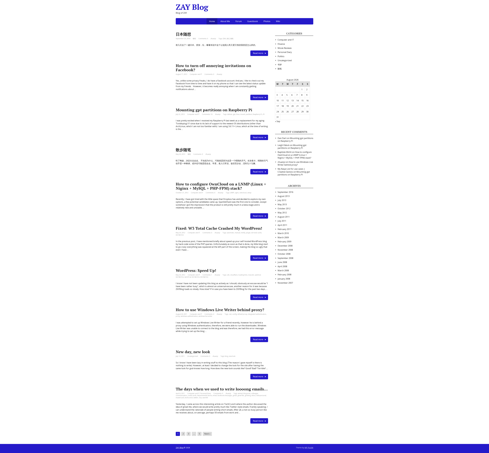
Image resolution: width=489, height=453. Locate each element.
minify (243, 233)
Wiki (278, 21)
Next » (207, 433)
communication (181, 395)
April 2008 (282, 266)
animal (240, 393)
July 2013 (282, 200)
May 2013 (282, 204)
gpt (234, 114)
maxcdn (251, 275)
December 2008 (285, 245)
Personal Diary (205, 393)
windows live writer (205, 316)
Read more (258, 53)
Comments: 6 (210, 193)
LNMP (232, 193)
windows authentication (189, 316)
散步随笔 (183, 149)
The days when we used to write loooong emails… (222, 389)
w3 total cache (256, 233)
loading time (242, 275)
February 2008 (284, 274)
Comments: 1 (207, 275)
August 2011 (284, 216)
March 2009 (283, 237)
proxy (178, 316)
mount (242, 114)
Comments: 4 (209, 314)
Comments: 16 (207, 114)
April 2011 (282, 225)
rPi (264, 114)
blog (226, 356)
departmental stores (204, 395)
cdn (228, 275)
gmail (235, 395)
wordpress (180, 235)
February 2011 (284, 229)
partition (249, 114)
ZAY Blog (179, 447)
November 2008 (285, 249)
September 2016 (285, 192)
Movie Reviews (285, 48)
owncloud (243, 193)
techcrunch (189, 398)
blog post (246, 393)
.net (230, 314)
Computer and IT (196, 74)
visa (200, 398)
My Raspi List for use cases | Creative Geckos (291, 170)
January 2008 (284, 278)
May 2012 (282, 212)
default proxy (242, 314)
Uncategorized (192, 356)
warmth (205, 398)
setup (249, 193)
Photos (266, 21)
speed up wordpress (192, 277)
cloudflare (234, 275)
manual (237, 233)
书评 (280, 64)
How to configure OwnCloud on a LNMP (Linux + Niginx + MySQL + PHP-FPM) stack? (221, 186)
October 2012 (284, 208)
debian (229, 114)
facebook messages (225, 395)
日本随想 (183, 34)
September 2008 (285, 258)
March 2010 (283, 233)
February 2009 (284, 241)
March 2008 (283, 270)
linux (238, 114)
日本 (224, 38)
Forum (238, 21)
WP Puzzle (309, 447)
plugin (248, 233)
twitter (196, 398)
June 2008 (282, 262)
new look (232, 356)
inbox (254, 395)
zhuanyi (281, 162)
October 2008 (284, 254)
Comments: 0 (203, 38)
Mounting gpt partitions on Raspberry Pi (214, 109)
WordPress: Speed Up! (196, 270)
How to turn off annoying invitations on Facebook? (213, 67)
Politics (281, 56)
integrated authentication (257, 314)
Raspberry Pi (257, 114)
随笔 (194, 38)
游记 (228, 38)
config (234, 314)
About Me (225, 21)
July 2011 (282, 220)
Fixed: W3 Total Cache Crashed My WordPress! (219, 228)
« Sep (277, 121)
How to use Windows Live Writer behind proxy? (220, 309)
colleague (254, 393)
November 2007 (285, 282)
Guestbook (252, 21)
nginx (237, 193)
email (215, 395)
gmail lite (240, 395)
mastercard (180, 398)
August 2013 (284, 196)
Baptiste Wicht (284, 152)
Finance (281, 44)
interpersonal (261, 395)
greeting (248, 395)
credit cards (192, 395)
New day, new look (193, 351)
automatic (230, 233)
